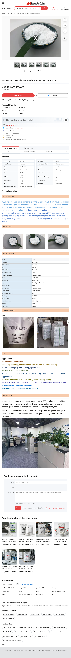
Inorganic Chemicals (19, 13)
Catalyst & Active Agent (59, 588)
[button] (63, 151)
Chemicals (9, 13)
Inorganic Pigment (24, 588)
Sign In (5, 140)
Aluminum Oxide (35, 13)
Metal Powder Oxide (58, 632)
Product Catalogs (28, 584)
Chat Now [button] (54, 95)
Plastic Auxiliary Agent (58, 591)
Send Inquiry (18, 95)
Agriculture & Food (41, 588)
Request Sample (30, 100)
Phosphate (39, 594)
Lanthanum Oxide (8, 618)
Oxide (28, 13)
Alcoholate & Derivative (8, 588)
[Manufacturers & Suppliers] (35, 3)
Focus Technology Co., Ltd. (23, 650)
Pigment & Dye (35, 614)
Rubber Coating (22, 614)
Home (3, 13)
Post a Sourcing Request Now (55, 508)
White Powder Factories (43, 627)
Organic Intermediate (25, 594)
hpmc (3, 594)
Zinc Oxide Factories (9, 627)
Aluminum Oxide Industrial (22, 632)
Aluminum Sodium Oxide (10, 636)
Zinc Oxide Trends (40, 636)
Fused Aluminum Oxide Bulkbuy (12, 641)
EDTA (53, 594)
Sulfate (21, 591)
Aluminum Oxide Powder (41, 632)
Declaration (55, 650)
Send (17, 508)
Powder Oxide (7, 632)
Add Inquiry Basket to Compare (36, 71)
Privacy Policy (62, 650)
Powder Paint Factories (25, 627)
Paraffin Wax (6, 591)
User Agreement (46, 650)
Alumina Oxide (47, 614)
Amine (37, 591)
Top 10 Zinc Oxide (26, 636)
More (3, 644)
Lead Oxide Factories (60, 627)
